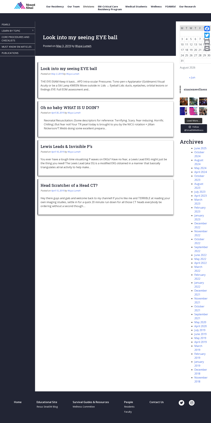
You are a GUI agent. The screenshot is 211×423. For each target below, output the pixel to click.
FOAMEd (170, 6)
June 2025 (200, 148)
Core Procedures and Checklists (15, 38)
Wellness (156, 6)
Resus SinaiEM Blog (47, 406)
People (128, 402)
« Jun (192, 77)
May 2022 (200, 259)
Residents (129, 406)
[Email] (207, 42)
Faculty (128, 411)
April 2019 (200, 342)
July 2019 (199, 330)
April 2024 (200, 172)
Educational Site (47, 402)
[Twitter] (207, 35)
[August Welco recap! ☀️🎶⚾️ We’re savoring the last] (203, 101)
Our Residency (55, 6)
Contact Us (157, 402)
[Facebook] (207, 28)
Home (18, 402)
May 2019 (200, 338)
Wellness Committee (84, 406)
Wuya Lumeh (83, 46)
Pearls (6, 24)
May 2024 (200, 168)
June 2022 (200, 255)
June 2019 (200, 334)
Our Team (73, 6)
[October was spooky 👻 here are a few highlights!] (184, 101)
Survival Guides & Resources (91, 402)
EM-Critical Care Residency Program (110, 8)
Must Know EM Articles (16, 46)
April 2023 (200, 195)
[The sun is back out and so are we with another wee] (184, 111)
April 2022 (200, 263)
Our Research (187, 6)
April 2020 (200, 326)
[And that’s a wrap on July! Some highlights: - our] (203, 111)
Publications (10, 53)
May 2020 (200, 322)
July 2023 (199, 192)
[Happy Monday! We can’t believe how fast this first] (193, 111)
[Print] (207, 48)
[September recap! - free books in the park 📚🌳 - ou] (193, 101)
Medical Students (136, 6)
